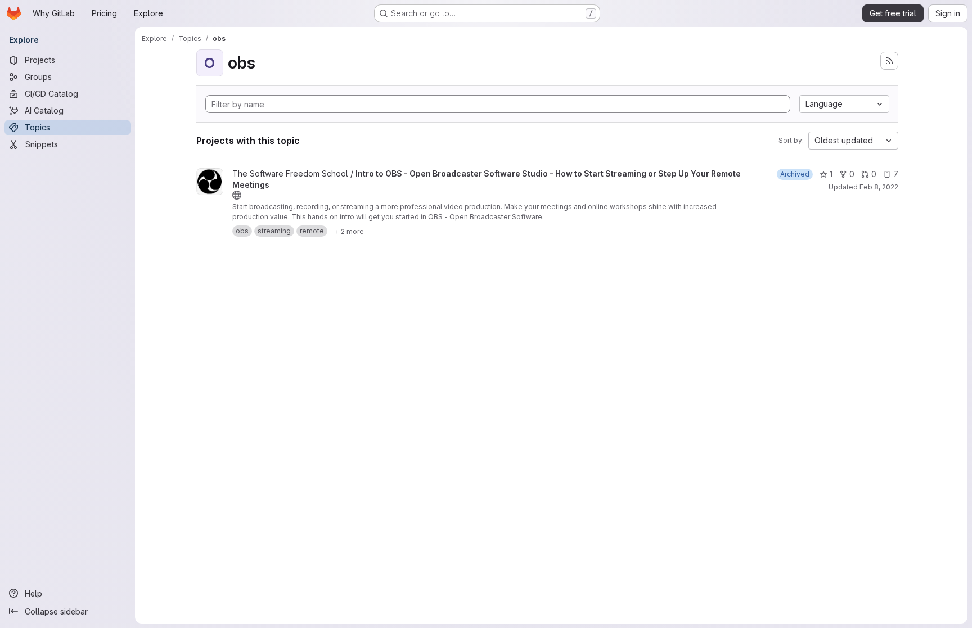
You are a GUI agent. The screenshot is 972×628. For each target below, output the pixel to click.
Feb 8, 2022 (879, 187)
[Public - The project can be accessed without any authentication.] (236, 195)
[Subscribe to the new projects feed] (889, 61)
